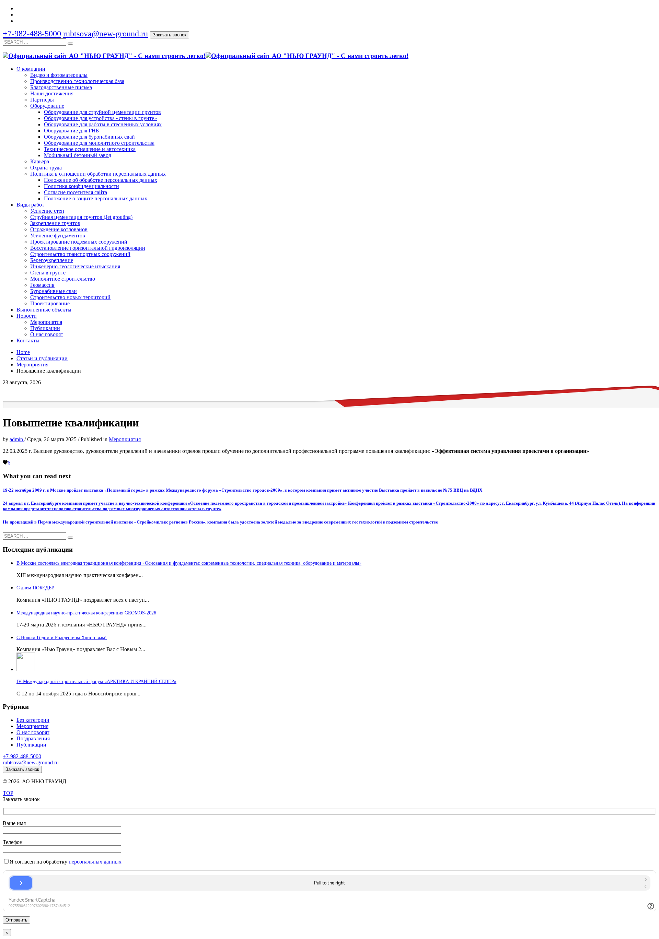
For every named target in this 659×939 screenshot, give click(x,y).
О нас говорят (32, 732)
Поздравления (33, 738)
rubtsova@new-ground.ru (105, 33)
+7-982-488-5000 (32, 33)
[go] (70, 44)
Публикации (31, 745)
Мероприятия (125, 439)
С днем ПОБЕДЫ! (35, 587)
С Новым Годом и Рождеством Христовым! (61, 637)
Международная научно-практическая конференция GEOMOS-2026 (86, 612)
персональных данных (95, 862)
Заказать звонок (169, 34)
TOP (8, 793)
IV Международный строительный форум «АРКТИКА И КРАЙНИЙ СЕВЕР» (96, 681)
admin (17, 439)
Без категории (32, 720)
